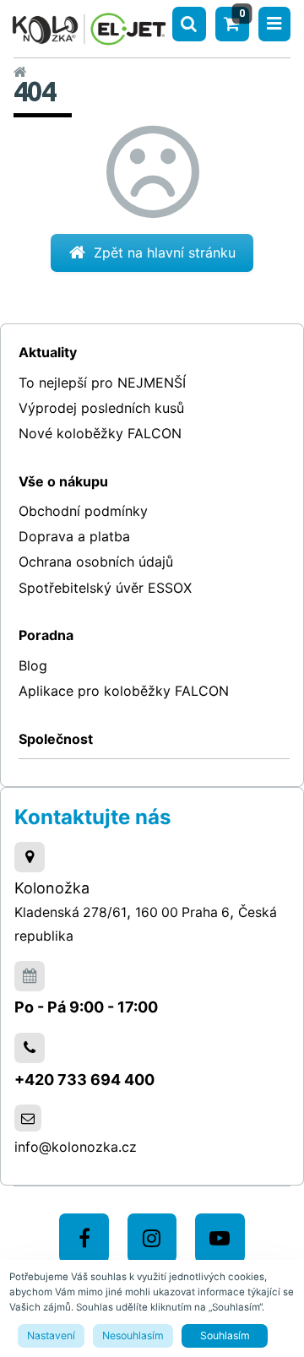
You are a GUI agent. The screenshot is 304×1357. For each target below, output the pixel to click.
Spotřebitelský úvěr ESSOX (105, 587)
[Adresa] (29, 857)
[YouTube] (220, 1238)
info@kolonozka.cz (75, 1146)
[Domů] (89, 26)
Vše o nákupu (63, 481)
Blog (33, 665)
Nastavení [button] (51, 1335)
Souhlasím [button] (225, 1335)
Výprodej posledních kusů (101, 407)
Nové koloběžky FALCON (100, 433)
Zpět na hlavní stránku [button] (165, 252)
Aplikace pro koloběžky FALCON (124, 690)
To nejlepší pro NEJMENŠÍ (102, 382)
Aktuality (48, 352)
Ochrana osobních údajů (96, 561)
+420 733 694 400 (84, 1079)
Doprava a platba (74, 536)
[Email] (27, 1118)
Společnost (56, 738)
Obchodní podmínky (83, 510)
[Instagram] (152, 1238)
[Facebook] (84, 1238)
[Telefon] (29, 1048)
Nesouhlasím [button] (133, 1335)
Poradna (46, 635)
